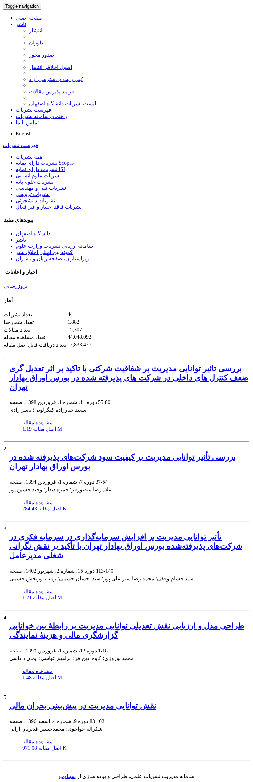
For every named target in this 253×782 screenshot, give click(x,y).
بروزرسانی (15, 286)
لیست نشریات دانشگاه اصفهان (62, 103)
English (24, 133)
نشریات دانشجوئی (35, 200)
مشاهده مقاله (37, 422)
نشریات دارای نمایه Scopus (45, 163)
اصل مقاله (42, 429)
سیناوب (67, 776)
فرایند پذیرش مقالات (51, 91)
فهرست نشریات (33, 110)
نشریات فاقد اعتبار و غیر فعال (49, 207)
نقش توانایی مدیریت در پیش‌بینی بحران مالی (82, 705)
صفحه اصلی (29, 18)
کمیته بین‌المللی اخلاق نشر (44, 252)
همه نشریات (29, 156)
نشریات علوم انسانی (38, 175)
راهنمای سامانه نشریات (41, 116)
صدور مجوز (41, 55)
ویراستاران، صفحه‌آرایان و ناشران (52, 258)
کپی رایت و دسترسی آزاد (56, 79)
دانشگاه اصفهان (33, 233)
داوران (36, 42)
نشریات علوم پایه (34, 182)
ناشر (21, 24)
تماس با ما (27, 122)
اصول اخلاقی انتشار (50, 67)
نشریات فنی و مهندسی (41, 188)
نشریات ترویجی (33, 194)
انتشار (35, 30)
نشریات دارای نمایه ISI (40, 169)
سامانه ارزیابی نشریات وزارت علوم (54, 246)
